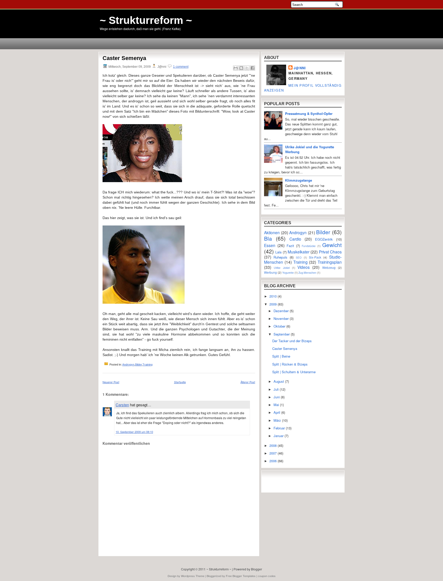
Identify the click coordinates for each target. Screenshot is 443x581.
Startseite (180, 382)
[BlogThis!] (241, 68)
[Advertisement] (133, 541)
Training (148, 364)
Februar (280, 428)
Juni (277, 397)
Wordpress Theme (192, 576)
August (279, 381)
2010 (273, 296)
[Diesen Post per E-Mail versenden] (235, 68)
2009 (273, 304)
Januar (279, 435)
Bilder (138, 364)
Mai (277, 404)
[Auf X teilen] (246, 68)
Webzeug (329, 267)
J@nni (300, 67)
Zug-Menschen (307, 272)
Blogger (256, 569)
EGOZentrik (324, 239)
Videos (303, 267)
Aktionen (272, 232)
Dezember (282, 310)
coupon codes (267, 576)
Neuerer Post (111, 382)
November (282, 318)
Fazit (290, 245)
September (282, 334)
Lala (278, 252)
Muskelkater (298, 251)
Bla (268, 238)
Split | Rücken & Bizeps (290, 364)
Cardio (295, 239)
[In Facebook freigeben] (252, 68)
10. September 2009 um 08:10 (134, 432)
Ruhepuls (280, 257)
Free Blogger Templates (241, 576)
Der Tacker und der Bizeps (292, 340)
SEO (298, 257)
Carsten (122, 404)
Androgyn (128, 364)
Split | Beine (281, 356)
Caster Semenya (124, 58)
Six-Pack (315, 257)
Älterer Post (247, 382)
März (278, 420)
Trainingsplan (330, 262)
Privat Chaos (330, 251)
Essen (269, 245)
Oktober (280, 326)
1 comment (180, 66)
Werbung (270, 272)
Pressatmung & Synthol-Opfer (309, 113)
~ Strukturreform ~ (146, 20)
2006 (273, 460)
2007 (273, 453)
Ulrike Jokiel (281, 268)
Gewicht (332, 245)
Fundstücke (309, 246)
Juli (277, 389)
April (277, 412)
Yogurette (288, 272)
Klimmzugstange (298, 180)
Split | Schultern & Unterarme (294, 371)
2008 (273, 445)
